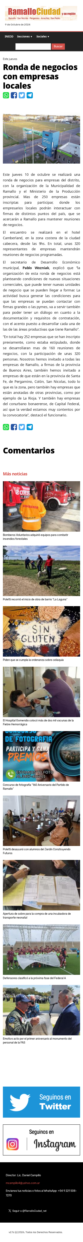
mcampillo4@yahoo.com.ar (23, 1183)
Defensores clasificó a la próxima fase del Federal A (34, 978)
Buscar (58, 46)
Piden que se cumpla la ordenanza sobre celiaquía (33, 660)
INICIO (9, 36)
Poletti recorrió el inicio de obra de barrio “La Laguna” (35, 599)
